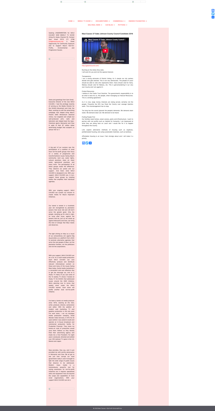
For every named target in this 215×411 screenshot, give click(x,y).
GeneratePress (117, 408)
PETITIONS (121, 25)
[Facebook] (213, 10)
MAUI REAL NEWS (94, 25)
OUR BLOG (109, 25)
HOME (70, 21)
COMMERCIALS (118, 21)
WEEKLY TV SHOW (84, 21)
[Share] (213, 17)
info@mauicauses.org (56, 41)
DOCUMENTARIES (102, 21)
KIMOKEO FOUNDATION (137, 21)
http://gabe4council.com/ (90, 66)
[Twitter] (213, 13)
